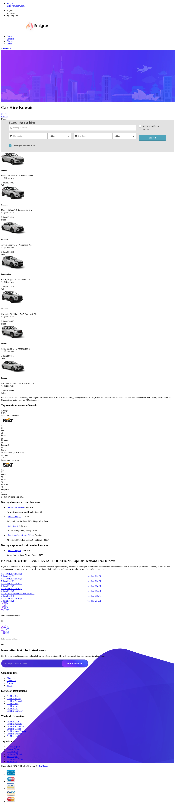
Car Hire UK (12, 708)
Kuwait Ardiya (14, 516)
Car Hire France (14, 698)
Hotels (9, 44)
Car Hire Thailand (14, 734)
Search (152, 137)
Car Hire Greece (14, 706)
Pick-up (4, 440)
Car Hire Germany (15, 711)
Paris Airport (12, 756)
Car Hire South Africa (16, 726)
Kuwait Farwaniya (16, 507)
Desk (3, 430)
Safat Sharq (13, 526)
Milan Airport (12, 751)
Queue (4, 450)
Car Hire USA (13, 721)
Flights (9, 41)
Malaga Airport (13, 747)
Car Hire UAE (13, 736)
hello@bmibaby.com (15, 6)
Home (9, 36)
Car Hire (10, 39)
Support (10, 3)
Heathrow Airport (14, 754)
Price (3, 435)
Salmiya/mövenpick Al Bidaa (20, 535)
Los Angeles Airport (15, 759)
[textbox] (72, 128)
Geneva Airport (13, 749)
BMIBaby (43, 766)
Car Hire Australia (14, 724)
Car (2, 425)
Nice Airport (12, 761)
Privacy (10, 683)
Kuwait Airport (14, 550)
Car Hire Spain (13, 696)
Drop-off (5, 445)
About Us (11, 678)
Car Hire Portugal (14, 701)
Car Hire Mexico (14, 729)
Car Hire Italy (12, 703)
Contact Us (6, 48)
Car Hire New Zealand (16, 731)
